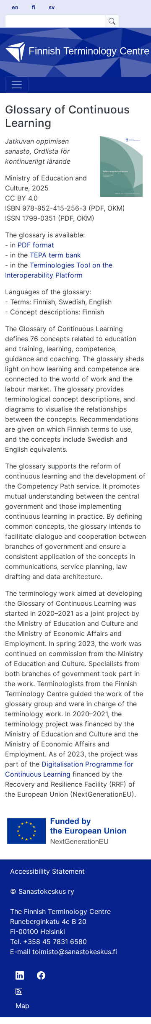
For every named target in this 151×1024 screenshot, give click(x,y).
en (15, 7)
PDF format (36, 245)
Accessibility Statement (47, 871)
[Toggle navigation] (17, 84)
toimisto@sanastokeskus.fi (74, 951)
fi (33, 7)
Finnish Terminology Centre (82, 51)
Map (22, 1005)
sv (52, 7)
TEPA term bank (55, 255)
